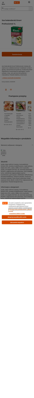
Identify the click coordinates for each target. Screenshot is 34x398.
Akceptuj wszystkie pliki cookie (17, 217)
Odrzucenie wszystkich (17, 222)
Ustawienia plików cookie (17, 213)
